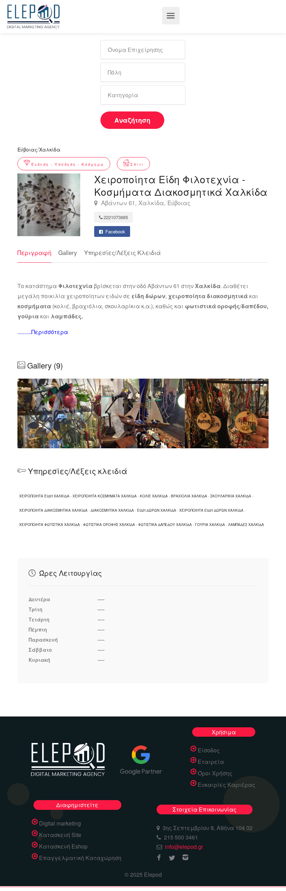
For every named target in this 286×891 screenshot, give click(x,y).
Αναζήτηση (132, 120)
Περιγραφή (34, 252)
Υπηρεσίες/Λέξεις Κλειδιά (122, 252)
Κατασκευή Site (60, 835)
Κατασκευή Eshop (63, 846)
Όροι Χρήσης (215, 773)
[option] (143, 413)
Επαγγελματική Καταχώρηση (80, 858)
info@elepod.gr (184, 847)
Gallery (67, 252)
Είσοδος (209, 750)
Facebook (114, 231)
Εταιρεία (211, 762)
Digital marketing (60, 823)
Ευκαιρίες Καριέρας (226, 785)
